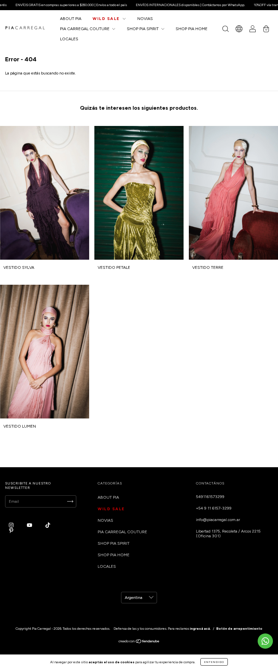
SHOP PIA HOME (191, 28)
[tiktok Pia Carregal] (48, 525)
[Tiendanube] (139, 642)
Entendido (214, 662)
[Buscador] (225, 29)
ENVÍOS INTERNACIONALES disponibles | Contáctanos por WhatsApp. (172, 5)
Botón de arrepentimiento (239, 628)
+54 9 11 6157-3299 (214, 508)
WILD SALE (107, 18)
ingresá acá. (200, 628)
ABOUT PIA (70, 18)
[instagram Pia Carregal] (11, 525)
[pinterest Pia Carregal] (11, 530)
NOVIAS (145, 18)
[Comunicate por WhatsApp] (265, 641)
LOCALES (69, 39)
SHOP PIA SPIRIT (143, 28)
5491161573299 (210, 496)
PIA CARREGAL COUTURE (85, 28)
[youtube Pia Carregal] (30, 525)
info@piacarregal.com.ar (218, 519)
